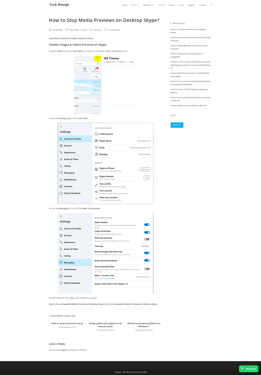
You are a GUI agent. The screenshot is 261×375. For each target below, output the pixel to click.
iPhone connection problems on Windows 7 (143, 325)
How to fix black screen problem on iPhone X (188, 105)
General (97, 30)
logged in (65, 350)
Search (173, 115)
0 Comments (114, 30)
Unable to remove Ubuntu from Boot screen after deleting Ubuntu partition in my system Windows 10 (190, 65)
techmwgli (58, 30)
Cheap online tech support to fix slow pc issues (105, 325)
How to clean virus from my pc (67, 323)
